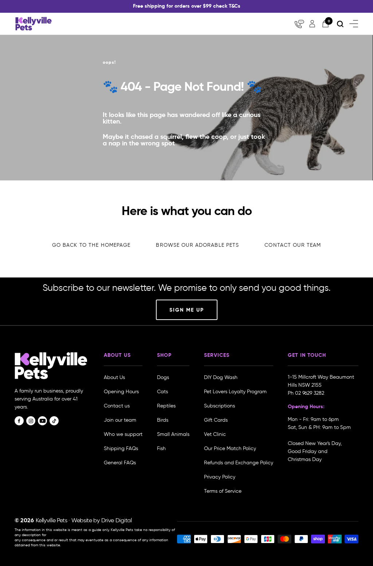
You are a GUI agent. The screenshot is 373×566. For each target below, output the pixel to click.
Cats (162, 392)
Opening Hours (121, 392)
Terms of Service (223, 491)
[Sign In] (312, 23)
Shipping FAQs (121, 448)
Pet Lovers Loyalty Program (235, 392)
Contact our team (292, 245)
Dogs (163, 377)
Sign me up (186, 310)
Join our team (120, 420)
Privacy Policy (219, 477)
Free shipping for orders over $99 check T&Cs (186, 6)
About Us (114, 377)
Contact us (117, 406)
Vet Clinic (215, 434)
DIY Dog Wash (220, 377)
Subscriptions (219, 406)
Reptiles (166, 406)
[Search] (340, 24)
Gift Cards (216, 420)
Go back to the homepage (91, 245)
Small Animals (173, 434)
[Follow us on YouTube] (42, 420)
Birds (162, 420)
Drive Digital (116, 520)
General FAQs (120, 463)
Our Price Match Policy (230, 448)
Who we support (123, 434)
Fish (161, 448)
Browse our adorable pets (197, 245)
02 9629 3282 (309, 393)
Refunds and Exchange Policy (238, 463)
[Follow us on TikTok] (54, 420)
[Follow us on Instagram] (30, 420)
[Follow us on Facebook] (19, 420)
